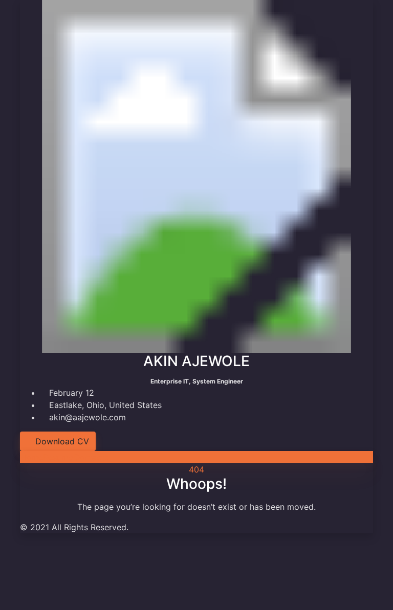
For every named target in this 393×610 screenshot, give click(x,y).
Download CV (61, 441)
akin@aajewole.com (86, 417)
